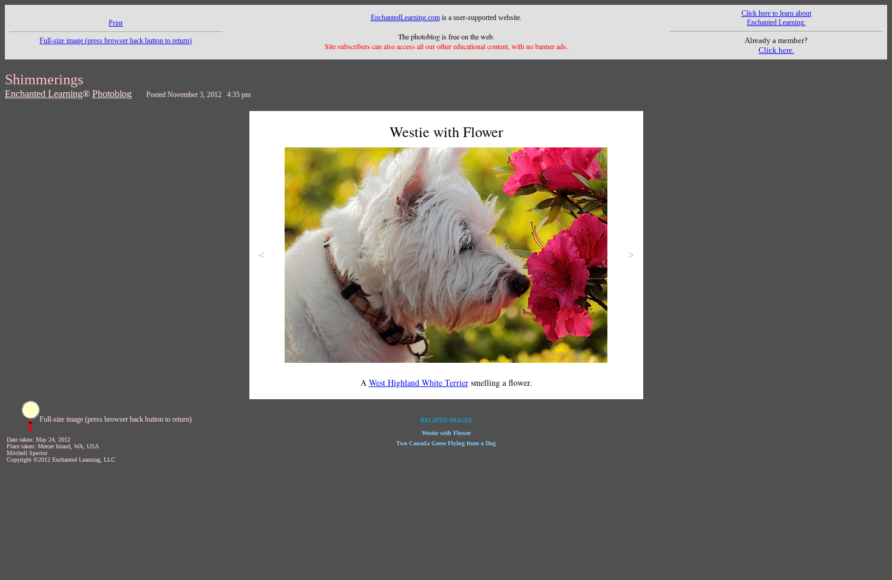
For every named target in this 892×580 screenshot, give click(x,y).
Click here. (776, 50)
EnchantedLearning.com (405, 17)
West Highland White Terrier (418, 382)
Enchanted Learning (44, 94)
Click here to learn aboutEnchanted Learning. (776, 18)
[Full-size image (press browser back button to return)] (30, 429)
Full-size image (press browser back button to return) (115, 40)
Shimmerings (44, 79)
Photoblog (112, 94)
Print (116, 23)
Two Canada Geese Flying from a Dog (446, 443)
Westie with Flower (446, 433)
